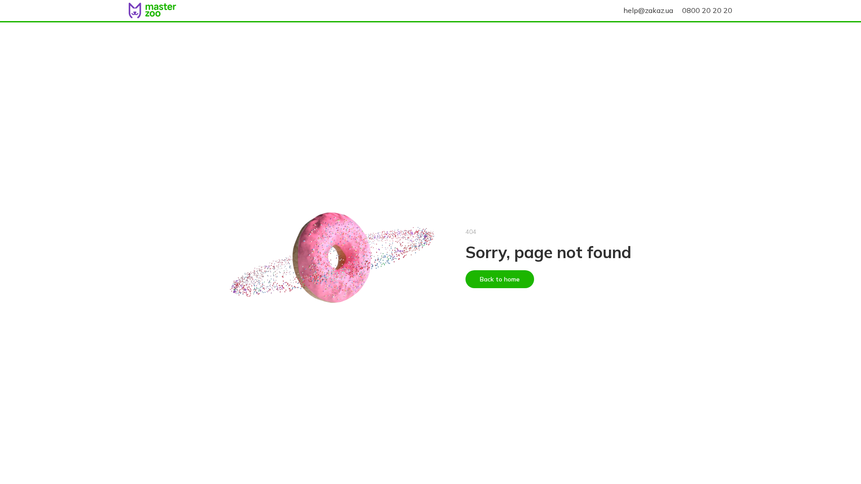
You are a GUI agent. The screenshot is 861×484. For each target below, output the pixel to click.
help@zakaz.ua (648, 10)
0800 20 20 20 (707, 10)
